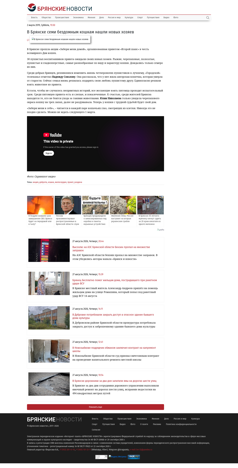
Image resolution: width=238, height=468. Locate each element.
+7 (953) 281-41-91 (67, 449)
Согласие (96, 429)
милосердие (61, 182)
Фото (175, 17)
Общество (46, 17)
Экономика (78, 17)
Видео (166, 17)
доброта (43, 182)
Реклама (157, 424)
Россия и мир (114, 17)
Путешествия (153, 17)
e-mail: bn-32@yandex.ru (141, 449)
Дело (101, 17)
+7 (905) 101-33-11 (83, 449)
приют (70, 182)
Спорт (140, 17)
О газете (144, 424)
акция (35, 182)
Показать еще (95, 406)
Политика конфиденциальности (181, 424)
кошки (51, 182)
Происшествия (62, 17)
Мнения (91, 17)
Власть (34, 17)
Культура (129, 17)
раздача (78, 182)
